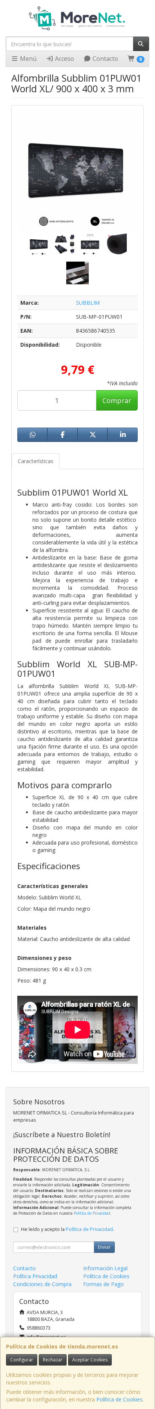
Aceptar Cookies (90, 1359)
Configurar (21, 1359)
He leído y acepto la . (67, 1229)
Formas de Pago (103, 1284)
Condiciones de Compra (42, 1284)
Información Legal (105, 1268)
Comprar (116, 400)
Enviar (104, 1247)
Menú (27, 58)
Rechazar (52, 1359)
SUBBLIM (88, 302)
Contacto (104, 58)
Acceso (63, 58)
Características (35, 461)
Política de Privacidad (92, 1213)
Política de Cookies (119, 1399)
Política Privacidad (35, 1276)
